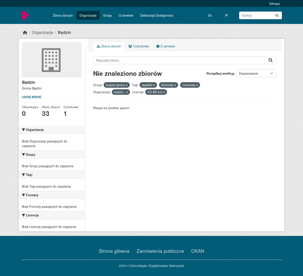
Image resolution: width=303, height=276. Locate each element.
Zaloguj (274, 3)
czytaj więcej (31, 96)
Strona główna (114, 250)
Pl (226, 15)
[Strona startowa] (25, 32)
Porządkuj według (220, 73)
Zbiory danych (63, 15)
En (210, 15)
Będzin (64, 32)
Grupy (107, 15)
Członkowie (140, 46)
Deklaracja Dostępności (156, 15)
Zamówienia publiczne (160, 250)
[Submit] (277, 15)
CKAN (197, 250)
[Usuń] (127, 85)
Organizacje (88, 15)
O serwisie (126, 15)
